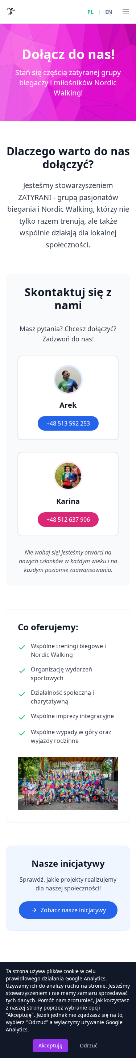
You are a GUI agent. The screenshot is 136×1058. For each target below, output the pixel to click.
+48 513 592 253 (68, 423)
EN (108, 11)
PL (90, 11)
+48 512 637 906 (68, 520)
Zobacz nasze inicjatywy (73, 910)
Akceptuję (50, 1045)
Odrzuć (89, 1045)
